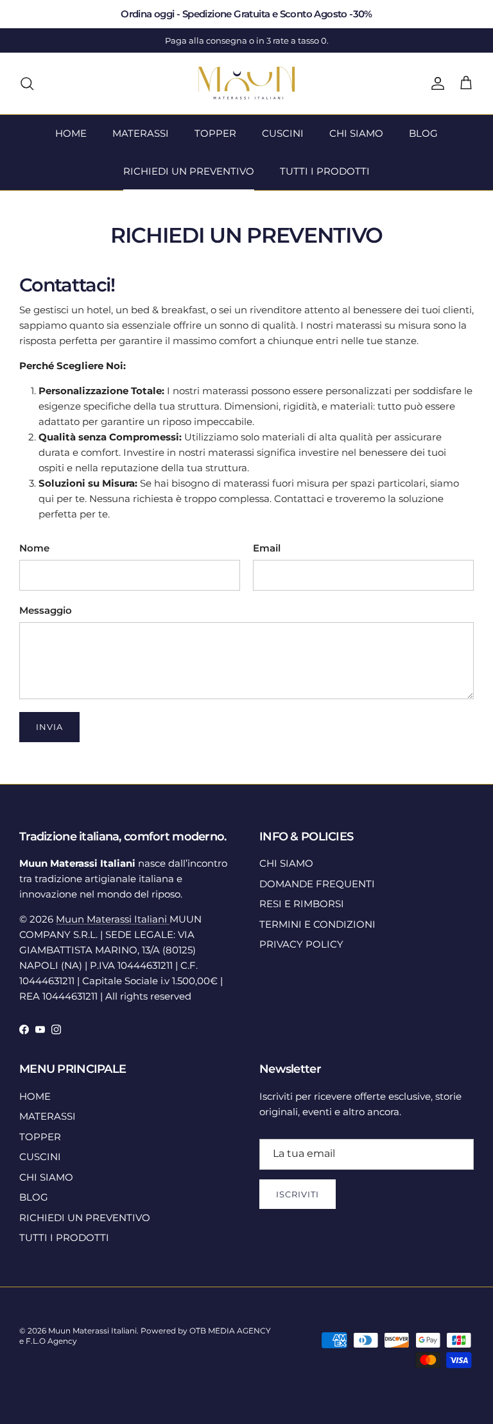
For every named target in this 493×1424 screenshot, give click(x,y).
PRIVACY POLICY (301, 944)
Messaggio (45, 610)
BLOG (423, 133)
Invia (49, 727)
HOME (71, 133)
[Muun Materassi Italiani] (247, 83)
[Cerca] (27, 83)
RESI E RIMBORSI (301, 904)
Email (267, 548)
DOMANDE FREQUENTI (317, 884)
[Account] (435, 83)
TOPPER (215, 133)
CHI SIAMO (356, 133)
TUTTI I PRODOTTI (325, 171)
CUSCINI (283, 133)
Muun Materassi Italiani (112, 919)
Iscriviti (297, 1194)
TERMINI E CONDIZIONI (317, 924)
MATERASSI (140, 133)
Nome (34, 548)
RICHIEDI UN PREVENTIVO (188, 171)
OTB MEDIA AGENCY (230, 1330)
